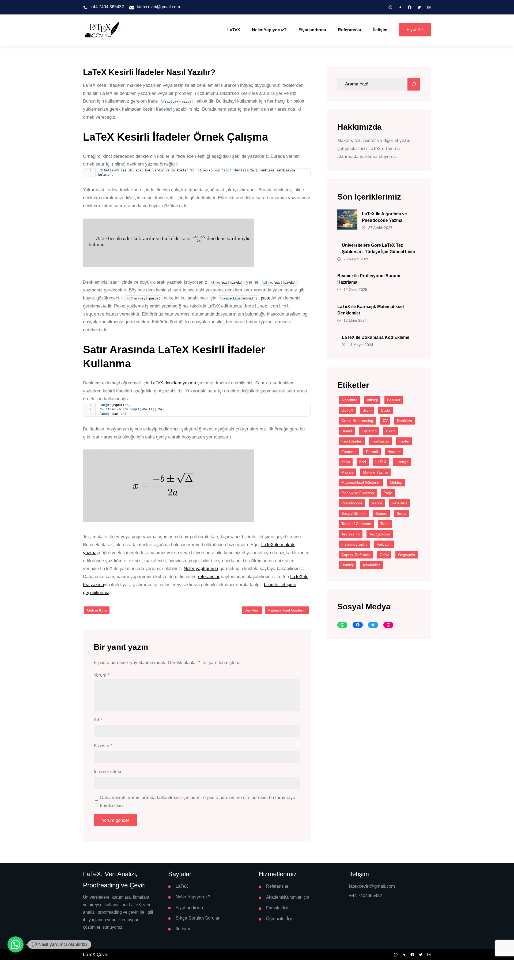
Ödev (384, 555)
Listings (401, 462)
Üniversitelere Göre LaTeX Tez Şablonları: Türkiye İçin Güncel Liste (378, 248)
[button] (15, 944)
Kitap (345, 462)
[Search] (413, 84)
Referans (399, 503)
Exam (391, 431)
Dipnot (346, 431)
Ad (98, 719)
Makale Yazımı (375, 472)
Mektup (396, 482)
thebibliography (354, 544)
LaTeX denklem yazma (173, 382)
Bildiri (367, 410)
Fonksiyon (380, 441)
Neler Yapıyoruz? (269, 30)
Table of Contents (356, 524)
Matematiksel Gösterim (287, 610)
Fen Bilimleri (351, 441)
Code (385, 410)
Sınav (401, 513)
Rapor (377, 503)
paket (266, 298)
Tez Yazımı (350, 534)
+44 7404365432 (365, 895)
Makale (347, 472)
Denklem (251, 610)
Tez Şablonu (379, 534)
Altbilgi (372, 400)
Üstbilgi (347, 565)
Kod (362, 462)
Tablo (385, 524)
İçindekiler (371, 565)
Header (393, 451)
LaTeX (233, 30)
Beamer (393, 400)
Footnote (349, 451)
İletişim (380, 30)
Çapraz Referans (355, 555)
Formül (372, 451)
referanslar (209, 576)
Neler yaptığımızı (201, 568)
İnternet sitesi (107, 771)
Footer (404, 441)
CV (385, 420)
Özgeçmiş (406, 555)
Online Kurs (97, 610)
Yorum (101, 675)
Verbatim (384, 544)
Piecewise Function (357, 493)
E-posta (103, 745)
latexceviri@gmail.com (158, 7)
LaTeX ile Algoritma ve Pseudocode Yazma (384, 217)
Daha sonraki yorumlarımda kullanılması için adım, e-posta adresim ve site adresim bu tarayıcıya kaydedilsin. (197, 801)
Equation (369, 431)
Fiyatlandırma (312, 30)
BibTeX (347, 410)
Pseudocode (351, 503)
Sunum (381, 513)
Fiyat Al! (415, 29)
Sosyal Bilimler (353, 513)
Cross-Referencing (357, 420)
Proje (387, 493)
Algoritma (349, 400)
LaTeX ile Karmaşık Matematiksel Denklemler (370, 309)
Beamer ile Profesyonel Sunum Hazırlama (368, 278)
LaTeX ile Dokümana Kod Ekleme (375, 337)
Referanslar (349, 30)
